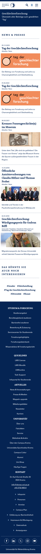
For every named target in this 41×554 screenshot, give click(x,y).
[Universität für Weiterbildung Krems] (9, 5)
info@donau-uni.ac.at (20, 484)
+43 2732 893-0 (20, 487)
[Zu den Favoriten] (32, 5)
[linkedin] (13, 541)
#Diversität (16, 294)
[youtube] (34, 541)
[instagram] (27, 541)
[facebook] (6, 541)
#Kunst (26, 294)
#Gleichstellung (24, 286)
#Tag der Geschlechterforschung (19, 290)
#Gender (11, 286)
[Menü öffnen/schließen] (36, 5)
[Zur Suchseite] (27, 5)
